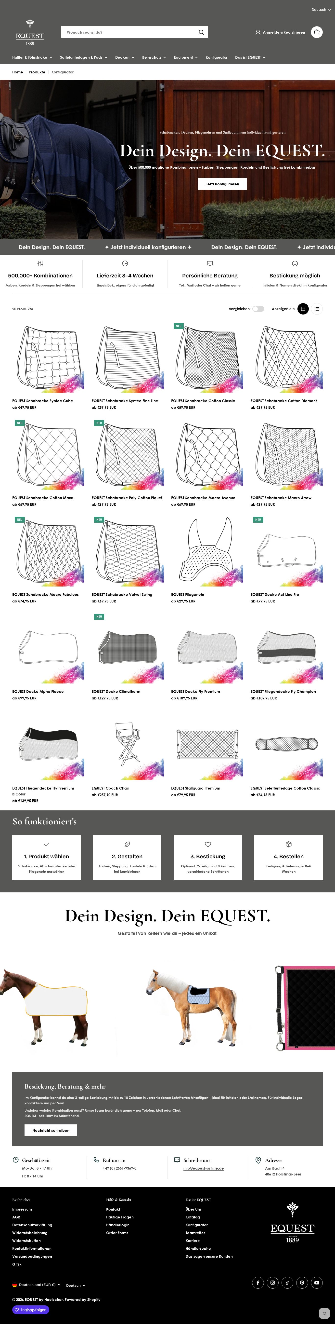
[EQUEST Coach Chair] (128, 744)
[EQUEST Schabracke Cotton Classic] (207, 357)
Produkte (37, 72)
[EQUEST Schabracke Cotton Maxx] (48, 454)
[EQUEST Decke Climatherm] (128, 647)
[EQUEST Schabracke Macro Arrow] (287, 454)
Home (17, 72)
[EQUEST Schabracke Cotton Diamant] (287, 357)
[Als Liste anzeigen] (317, 309)
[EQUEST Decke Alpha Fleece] (48, 647)
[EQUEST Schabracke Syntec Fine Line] (128, 357)
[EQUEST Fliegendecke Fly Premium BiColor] (48, 744)
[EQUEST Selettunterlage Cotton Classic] (287, 744)
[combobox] (134, 32)
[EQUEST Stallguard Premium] (207, 744)
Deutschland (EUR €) (37, 1285)
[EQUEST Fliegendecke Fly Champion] (287, 647)
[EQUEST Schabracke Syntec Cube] (48, 357)
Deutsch (319, 10)
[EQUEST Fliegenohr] (207, 550)
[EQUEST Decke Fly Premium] (207, 647)
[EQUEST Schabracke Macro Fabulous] (48, 550)
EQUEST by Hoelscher (44, 1299)
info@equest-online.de (203, 1168)
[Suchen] (201, 32)
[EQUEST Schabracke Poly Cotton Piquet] (128, 454)
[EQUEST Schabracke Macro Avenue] (207, 454)
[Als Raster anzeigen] (303, 309)
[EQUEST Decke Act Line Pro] (287, 550)
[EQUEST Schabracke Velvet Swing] (128, 550)
